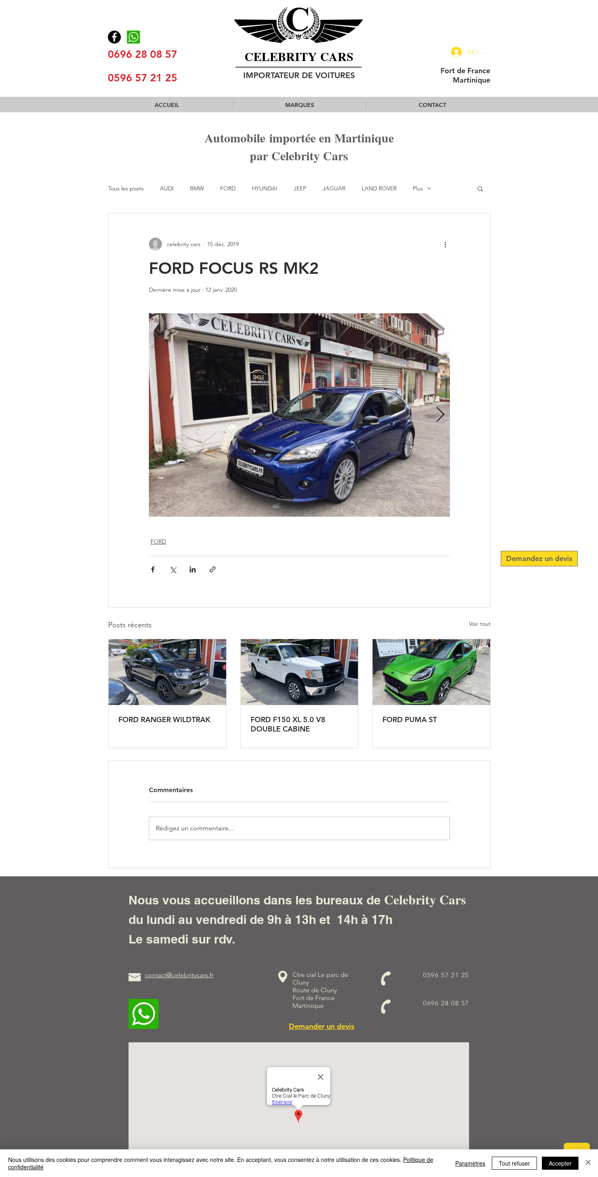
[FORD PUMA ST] (431, 672)
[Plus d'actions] (445, 244)
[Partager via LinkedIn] (192, 569)
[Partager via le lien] (212, 569)
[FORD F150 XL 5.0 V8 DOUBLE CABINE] (299, 672)
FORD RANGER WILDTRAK (164, 719)
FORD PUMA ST (409, 719)
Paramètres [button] (470, 1163)
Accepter (560, 1163)
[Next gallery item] (440, 415)
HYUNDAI (264, 188)
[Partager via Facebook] (153, 569)
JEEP (300, 188)
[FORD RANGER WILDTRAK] (167, 672)
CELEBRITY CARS (299, 56)
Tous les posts (126, 188)
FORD (228, 188)
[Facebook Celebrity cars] (114, 37)
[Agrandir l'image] (299, 415)
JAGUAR (334, 188)
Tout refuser (514, 1163)
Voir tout (480, 623)
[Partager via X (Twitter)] (173, 569)
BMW (197, 188)
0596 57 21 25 (142, 78)
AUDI (167, 188)
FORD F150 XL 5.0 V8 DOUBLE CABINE (288, 724)
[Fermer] (588, 1163)
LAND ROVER (379, 188)
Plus (418, 188)
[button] (299, 105)
